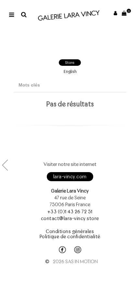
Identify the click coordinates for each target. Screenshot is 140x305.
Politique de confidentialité (70, 236)
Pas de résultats (70, 103)
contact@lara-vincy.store (70, 218)
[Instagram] (78, 250)
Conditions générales (70, 231)
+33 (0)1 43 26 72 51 (70, 211)
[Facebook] (62, 250)
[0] (124, 13)
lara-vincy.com (70, 176)
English (70, 71)
